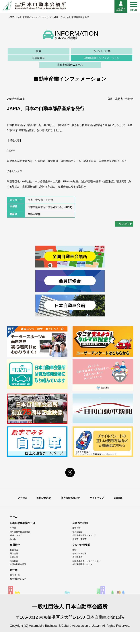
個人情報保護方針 (70, 497)
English (118, 497)
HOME (11, 17)
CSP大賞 (76, 528)
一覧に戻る (123, 223)
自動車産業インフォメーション (33, 17)
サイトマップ (97, 497)
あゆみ (13, 539)
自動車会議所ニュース (70, 64)
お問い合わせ (44, 497)
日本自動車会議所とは (22, 522)
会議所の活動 (80, 522)
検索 (38, 51)
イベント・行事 (101, 51)
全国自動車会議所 (18, 564)
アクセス (22, 497)
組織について (16, 535)
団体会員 (14, 553)
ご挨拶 (13, 528)
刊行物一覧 (15, 575)
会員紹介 (15, 544)
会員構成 (14, 550)
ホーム (14, 516)
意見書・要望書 (79, 539)
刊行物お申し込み (18, 579)
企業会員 (14, 557)
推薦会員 (14, 561)
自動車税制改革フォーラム (84, 535)
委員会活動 (77, 532)
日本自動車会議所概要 (20, 532)
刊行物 (14, 569)
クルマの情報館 (81, 544)
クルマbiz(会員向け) (121, 9)
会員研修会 (38, 57)
